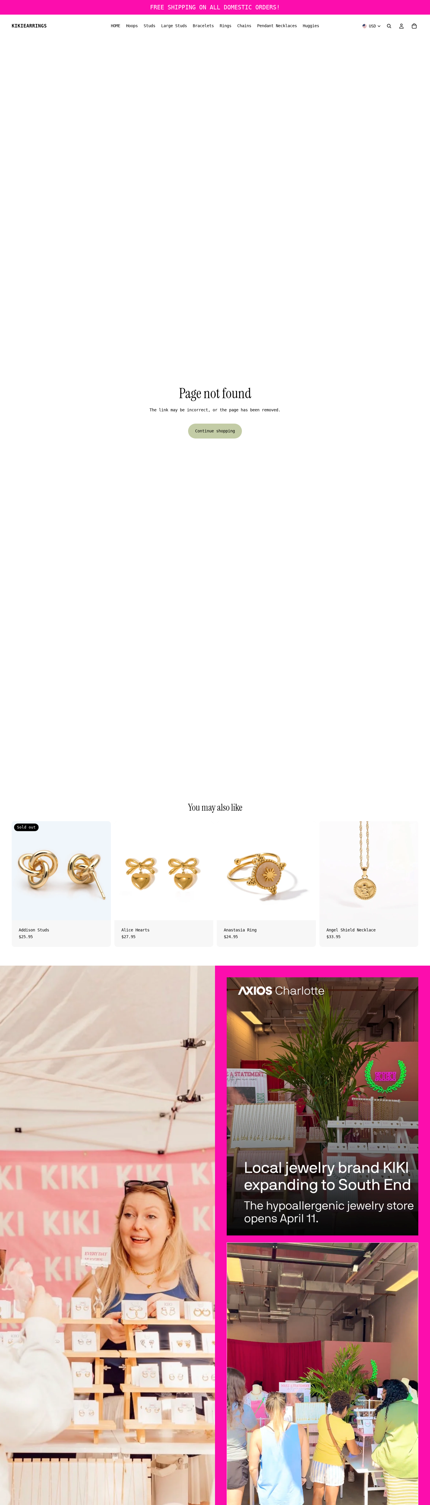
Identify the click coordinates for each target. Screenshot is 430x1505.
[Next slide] (307, 870)
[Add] (204, 911)
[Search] (389, 26)
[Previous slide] (225, 870)
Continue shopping (215, 431)
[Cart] (414, 26)
